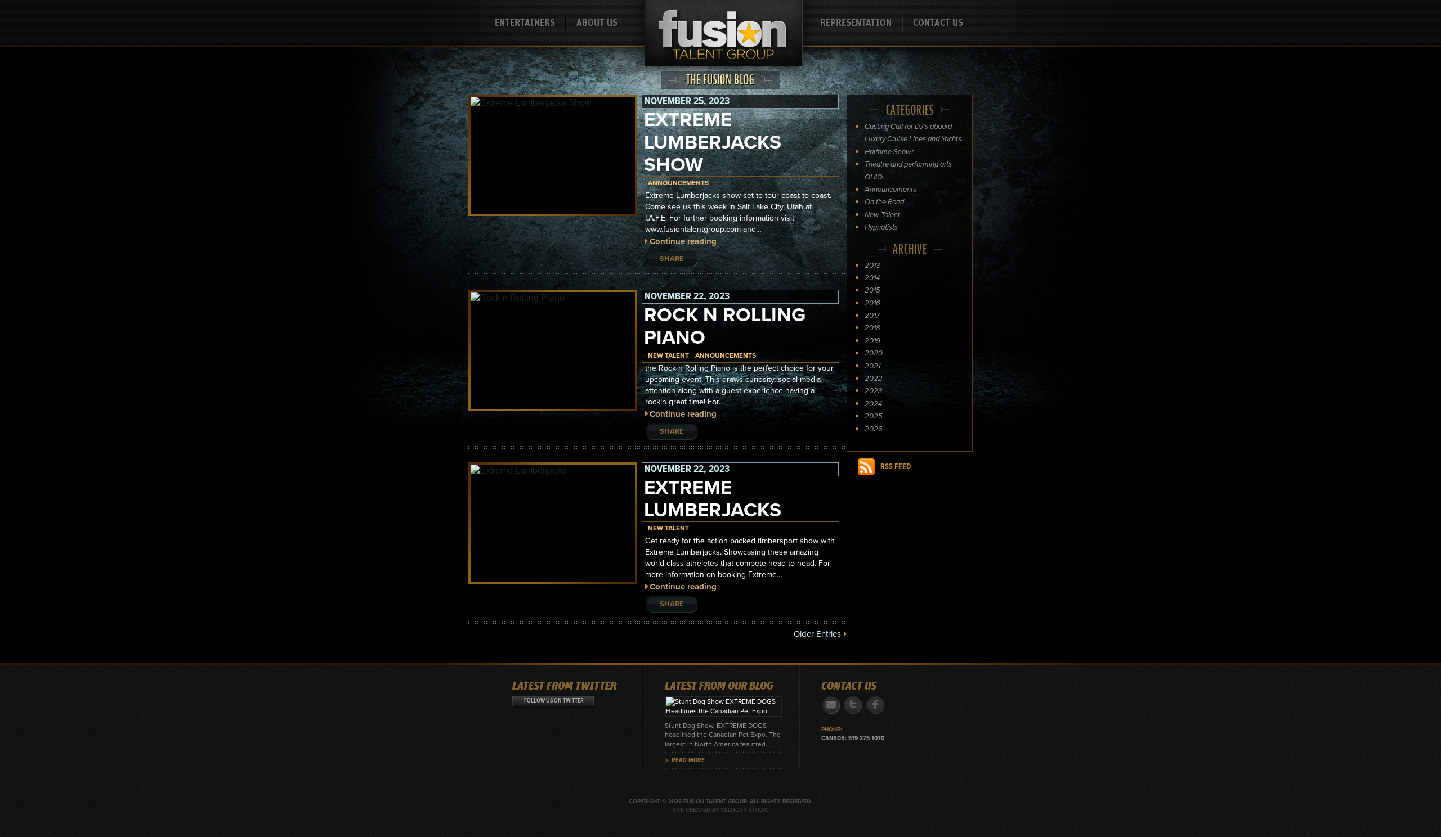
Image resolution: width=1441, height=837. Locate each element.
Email (831, 705)
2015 (872, 290)
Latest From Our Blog (719, 686)
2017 (872, 315)
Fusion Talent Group (723, 39)
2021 (872, 366)
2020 (874, 353)
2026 (874, 429)
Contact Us (938, 23)
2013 (872, 265)
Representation (856, 23)
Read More (688, 760)
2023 (873, 390)
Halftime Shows (890, 151)
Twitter (853, 705)
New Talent (668, 355)
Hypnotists (881, 227)
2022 (874, 378)
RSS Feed (895, 467)
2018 (872, 327)
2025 (874, 416)
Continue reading (683, 241)
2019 (872, 340)
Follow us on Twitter (554, 701)
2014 (872, 277)
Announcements (678, 183)
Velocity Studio (744, 810)
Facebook (875, 705)
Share (672, 258)
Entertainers (525, 23)
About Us (596, 23)
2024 (873, 403)
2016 (872, 303)
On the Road (884, 201)
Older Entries (817, 634)
